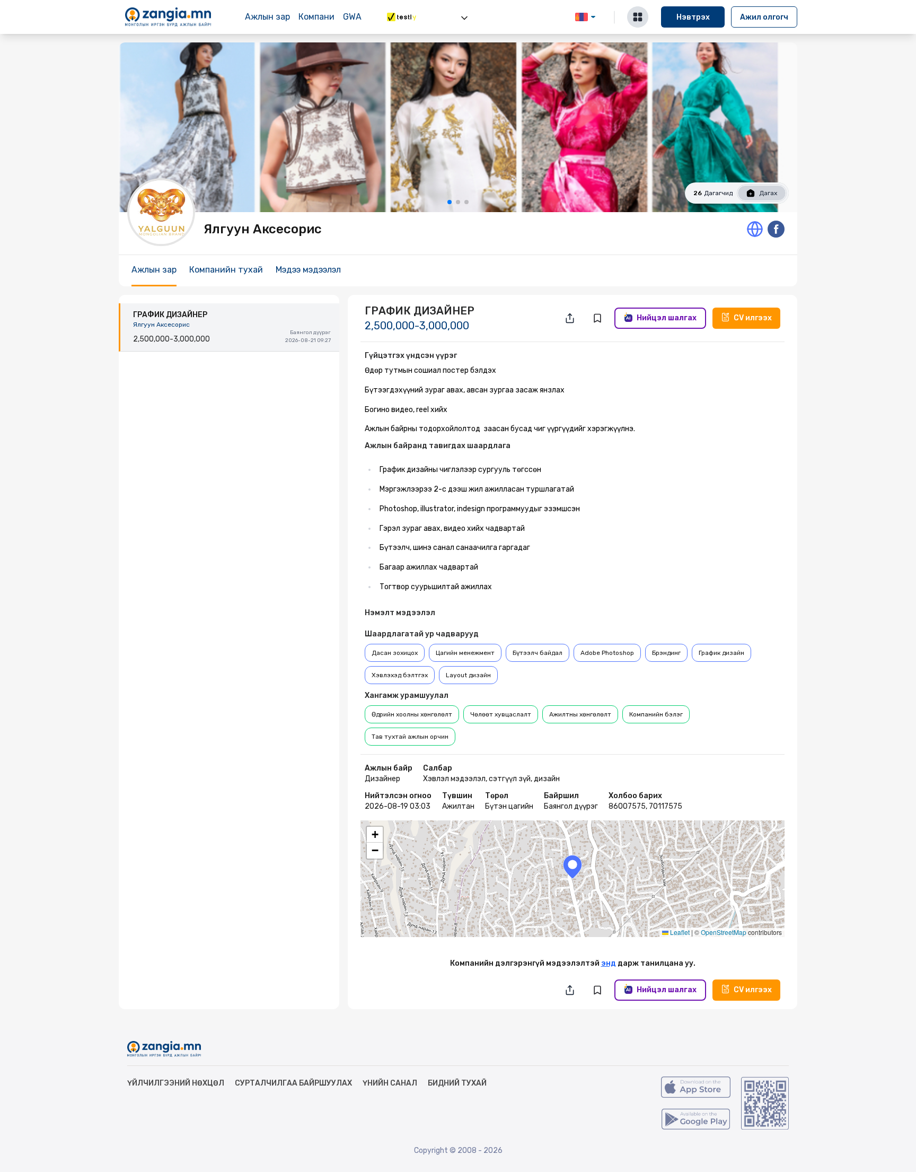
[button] (572, 867)
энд (608, 963)
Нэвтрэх (693, 17)
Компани (316, 17)
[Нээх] (464, 18)
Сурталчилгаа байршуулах (293, 1083)
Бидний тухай (457, 1083)
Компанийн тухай (226, 270)
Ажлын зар (267, 17)
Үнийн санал (390, 1083)
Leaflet (679, 932)
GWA (352, 17)
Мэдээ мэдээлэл (308, 270)
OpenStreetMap (723, 932)
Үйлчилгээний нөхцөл (175, 1083)
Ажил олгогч (764, 17)
